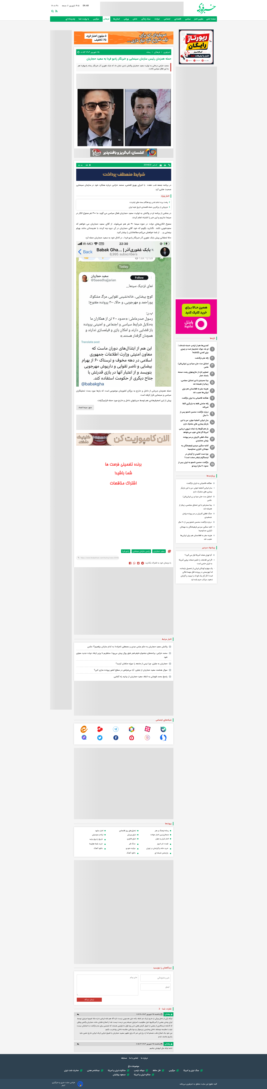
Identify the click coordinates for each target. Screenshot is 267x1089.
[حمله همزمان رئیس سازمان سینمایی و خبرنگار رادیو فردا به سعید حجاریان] (142, 563)
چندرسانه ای (70, 19)
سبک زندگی (146, 19)
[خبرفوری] (200, 8)
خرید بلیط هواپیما (96, 843)
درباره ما (144, 1058)
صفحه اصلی (211, 19)
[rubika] (131, 732)
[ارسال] (161, 165)
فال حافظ (156, 1070)
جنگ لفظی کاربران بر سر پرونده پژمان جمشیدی (195, 439)
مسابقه (124, 1058)
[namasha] (131, 740)
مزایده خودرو (130, 848)
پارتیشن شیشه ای (161, 852)
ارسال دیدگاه (89, 999)
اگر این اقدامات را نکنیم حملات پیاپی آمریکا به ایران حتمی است (195, 561)
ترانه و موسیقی (97, 834)
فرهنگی (106, 19)
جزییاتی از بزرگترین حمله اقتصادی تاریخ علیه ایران (148, 207)
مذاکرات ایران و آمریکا (117, 1070)
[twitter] (138, 563)
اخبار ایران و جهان (162, 838)
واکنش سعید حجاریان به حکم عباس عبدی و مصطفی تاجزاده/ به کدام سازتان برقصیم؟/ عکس (127, 646)
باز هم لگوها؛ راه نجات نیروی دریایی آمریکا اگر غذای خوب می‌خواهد (193, 430)
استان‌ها (116, 19)
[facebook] (130, 563)
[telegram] (115, 732)
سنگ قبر (132, 843)
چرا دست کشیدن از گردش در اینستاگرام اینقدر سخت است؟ (196, 455)
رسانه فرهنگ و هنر (162, 830)
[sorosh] (163, 740)
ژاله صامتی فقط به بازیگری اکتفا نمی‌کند (195, 405)
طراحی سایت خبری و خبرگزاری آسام (63, 1084)
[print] (165, 165)
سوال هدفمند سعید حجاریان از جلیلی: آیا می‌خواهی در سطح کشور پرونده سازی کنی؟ (130, 670)
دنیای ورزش (131, 834)
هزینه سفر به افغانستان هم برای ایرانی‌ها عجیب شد (195, 390)
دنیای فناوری (131, 838)
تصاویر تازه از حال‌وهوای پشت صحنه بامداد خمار (193, 374)
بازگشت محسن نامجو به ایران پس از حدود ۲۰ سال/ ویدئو (193, 464)
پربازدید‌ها (211, 476)
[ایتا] (84, 732)
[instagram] (147, 740)
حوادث (157, 19)
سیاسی (188, 19)
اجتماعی (167, 19)
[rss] (56, 11)
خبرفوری (189, 1084)
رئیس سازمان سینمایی (141, 551)
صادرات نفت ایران (71, 1070)
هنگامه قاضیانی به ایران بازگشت (195, 398)
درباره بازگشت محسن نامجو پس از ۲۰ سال (194, 413)
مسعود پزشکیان (119, 1074)
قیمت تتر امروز (162, 843)
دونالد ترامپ (139, 1070)
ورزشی (126, 19)
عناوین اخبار (198, 19)
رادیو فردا (125, 551)
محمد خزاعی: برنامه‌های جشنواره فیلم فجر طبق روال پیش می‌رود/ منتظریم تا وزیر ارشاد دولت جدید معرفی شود (121, 655)
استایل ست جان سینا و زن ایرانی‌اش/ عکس (193, 365)
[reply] (78, 1014)
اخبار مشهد (99, 830)
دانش (135, 19)
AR (87, 5)
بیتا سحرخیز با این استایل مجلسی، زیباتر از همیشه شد (194, 382)
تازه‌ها (212, 338)
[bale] (163, 732)
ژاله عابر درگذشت (201, 358)
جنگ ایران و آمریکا (191, 1070)
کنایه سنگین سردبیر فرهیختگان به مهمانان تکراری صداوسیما (194, 447)
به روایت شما (84, 19)
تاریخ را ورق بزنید (96, 839)
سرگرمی (96, 19)
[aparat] (147, 732)
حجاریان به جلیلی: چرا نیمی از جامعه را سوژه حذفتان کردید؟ (141, 663)
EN (84, 5)
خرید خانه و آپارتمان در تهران (157, 848)
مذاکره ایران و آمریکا (142, 1074)
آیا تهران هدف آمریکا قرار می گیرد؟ (198, 555)
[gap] (84, 740)
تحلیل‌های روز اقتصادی (127, 830)
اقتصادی (178, 19)
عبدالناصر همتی (93, 1070)
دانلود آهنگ (98, 848)
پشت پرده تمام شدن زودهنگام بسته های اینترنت (148, 202)
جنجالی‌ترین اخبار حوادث (159, 834)
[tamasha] (100, 732)
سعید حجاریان (159, 551)
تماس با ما (134, 1058)
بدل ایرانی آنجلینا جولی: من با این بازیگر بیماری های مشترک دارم (194, 422)
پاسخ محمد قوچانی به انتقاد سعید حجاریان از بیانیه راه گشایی (140, 676)
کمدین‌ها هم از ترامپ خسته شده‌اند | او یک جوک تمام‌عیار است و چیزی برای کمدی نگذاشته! (193, 349)
